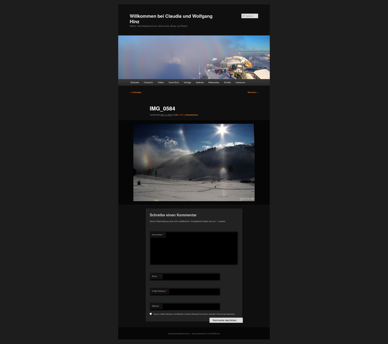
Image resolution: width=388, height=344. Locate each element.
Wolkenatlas (213, 82)
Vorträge (187, 82)
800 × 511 (179, 114)
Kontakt (227, 82)
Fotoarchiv (148, 82)
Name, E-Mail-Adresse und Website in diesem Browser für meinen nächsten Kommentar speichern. (194, 314)
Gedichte (200, 82)
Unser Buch (174, 82)
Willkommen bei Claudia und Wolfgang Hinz (171, 19)
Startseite (134, 82)
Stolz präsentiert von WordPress (206, 333)
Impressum (240, 82)
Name (156, 276)
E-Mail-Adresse (159, 291)
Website (155, 305)
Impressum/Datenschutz (178, 333)
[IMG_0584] (194, 162)
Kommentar (158, 234)
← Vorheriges (135, 92)
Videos (161, 82)
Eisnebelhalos (192, 114)
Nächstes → (253, 92)
